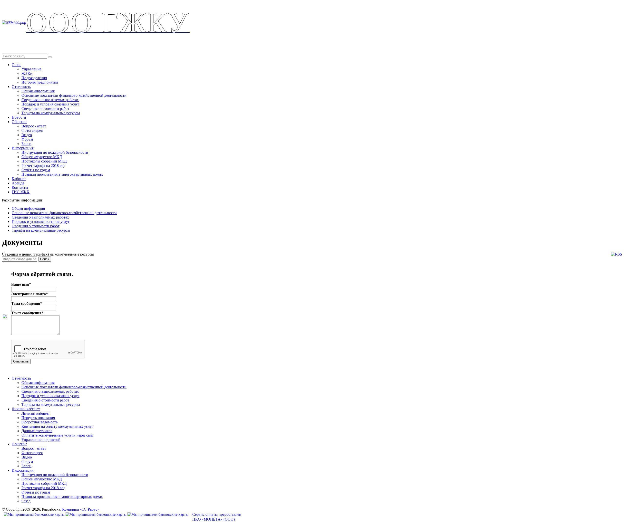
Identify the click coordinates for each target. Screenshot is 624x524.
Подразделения (34, 78)
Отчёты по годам (35, 170)
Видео (26, 135)
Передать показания (38, 418)
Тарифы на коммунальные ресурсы (50, 113)
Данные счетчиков (36, 431)
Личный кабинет (26, 409)
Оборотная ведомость (39, 422)
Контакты (20, 187)
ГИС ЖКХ (20, 192)
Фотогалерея (32, 130)
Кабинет (19, 179)
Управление (31, 69)
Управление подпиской (40, 440)
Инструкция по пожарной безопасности (54, 152)
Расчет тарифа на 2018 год (43, 165)
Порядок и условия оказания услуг (50, 104)
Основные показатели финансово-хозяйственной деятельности (74, 95)
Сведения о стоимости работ (45, 108)
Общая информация (38, 91)
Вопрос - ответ (33, 126)
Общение (19, 122)
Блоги (26, 144)
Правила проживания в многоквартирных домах (62, 174)
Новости (19, 117)
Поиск (44, 259)
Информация (22, 148)
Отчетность (21, 87)
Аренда (18, 183)
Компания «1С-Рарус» (80, 509)
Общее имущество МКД (41, 157)
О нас (16, 65)
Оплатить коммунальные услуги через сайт (57, 435)
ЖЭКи (26, 73)
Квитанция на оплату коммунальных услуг (57, 426)
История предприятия (39, 82)
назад (25, 501)
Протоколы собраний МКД (44, 161)
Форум (27, 139)
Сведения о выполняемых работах (50, 100)
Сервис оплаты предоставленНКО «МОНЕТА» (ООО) (216, 517)
